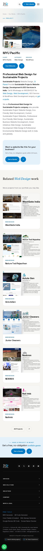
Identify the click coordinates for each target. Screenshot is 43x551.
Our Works (12, 14)
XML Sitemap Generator (28, 518)
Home (4, 14)
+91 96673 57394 (20, 531)
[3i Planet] (5, 4)
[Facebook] (19, 466)
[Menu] (38, 4)
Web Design (7, 93)
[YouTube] (38, 466)
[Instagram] (29, 466)
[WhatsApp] (4, 546)
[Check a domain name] (20, 4)
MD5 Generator (8, 515)
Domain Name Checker (28, 521)
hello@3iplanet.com (33, 531)
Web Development (21, 93)
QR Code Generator (21, 515)
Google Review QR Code (11, 521)
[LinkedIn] (33, 466)
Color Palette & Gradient (11, 518)
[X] (24, 466)
